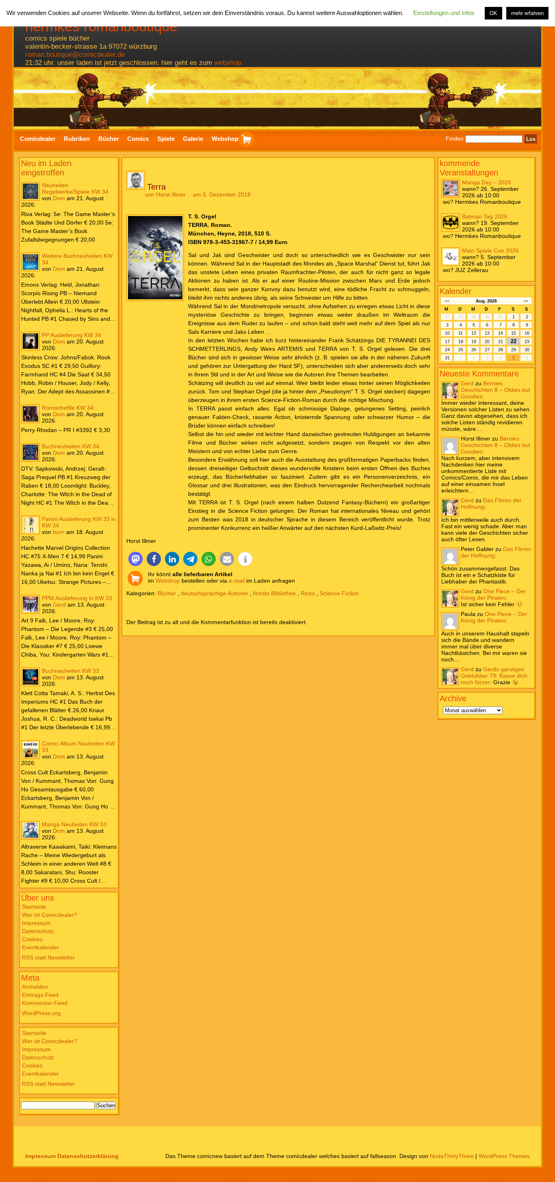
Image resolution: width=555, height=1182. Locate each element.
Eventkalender (40, 947)
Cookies (32, 939)
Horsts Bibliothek (274, 593)
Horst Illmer (171, 194)
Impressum (36, 923)
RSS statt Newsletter (48, 957)
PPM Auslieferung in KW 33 (77, 598)
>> (525, 300)
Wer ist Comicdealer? (49, 915)
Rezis (308, 593)
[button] (135, 559)
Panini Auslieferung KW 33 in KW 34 (79, 522)
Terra (156, 186)
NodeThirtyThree (452, 1156)
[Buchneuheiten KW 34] (30, 452)
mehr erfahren (527, 13)
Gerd (59, 604)
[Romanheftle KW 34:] (30, 413)
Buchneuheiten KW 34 (70, 446)
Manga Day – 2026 (486, 182)
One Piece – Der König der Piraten (493, 594)
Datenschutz (38, 931)
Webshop (168, 580)
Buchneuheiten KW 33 (70, 671)
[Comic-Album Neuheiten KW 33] (30, 749)
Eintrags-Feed (40, 995)
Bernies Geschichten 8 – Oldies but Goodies (495, 390)
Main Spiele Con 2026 (490, 250)
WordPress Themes (504, 1156)
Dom (59, 198)
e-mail (237, 580)
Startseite (34, 906)
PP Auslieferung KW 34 (71, 335)
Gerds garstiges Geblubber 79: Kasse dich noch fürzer (494, 675)
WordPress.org (41, 1013)
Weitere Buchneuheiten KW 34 (77, 259)
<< (446, 300)
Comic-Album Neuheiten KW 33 (78, 746)
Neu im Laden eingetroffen (46, 168)
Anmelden (35, 986)
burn (59, 532)
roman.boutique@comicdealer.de (75, 54)
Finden (455, 139)
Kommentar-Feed (44, 1003)
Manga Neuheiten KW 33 (74, 824)
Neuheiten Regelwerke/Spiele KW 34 (75, 188)
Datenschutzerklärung (88, 1156)
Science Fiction (339, 593)
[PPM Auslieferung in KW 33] (30, 604)
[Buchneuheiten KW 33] (30, 677)
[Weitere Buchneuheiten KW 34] (30, 262)
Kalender (456, 291)
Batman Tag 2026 (484, 216)
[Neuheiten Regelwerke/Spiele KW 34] (30, 191)
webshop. (228, 63)
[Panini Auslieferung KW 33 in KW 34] (30, 525)
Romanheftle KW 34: (68, 407)
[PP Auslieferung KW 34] (30, 341)
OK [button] (493, 13)
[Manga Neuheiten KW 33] (30, 830)
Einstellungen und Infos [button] (444, 12)
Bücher (167, 593)
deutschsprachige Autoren (214, 593)
